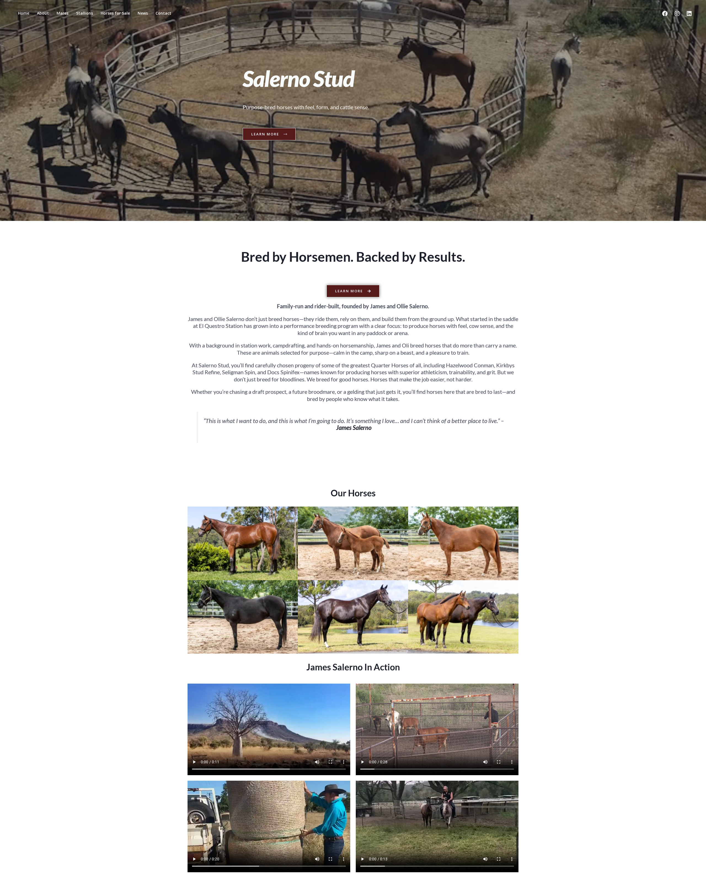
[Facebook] (665, 13)
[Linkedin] (689, 13)
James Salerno (353, 427)
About (43, 13)
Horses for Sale (115, 13)
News (143, 13)
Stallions (84, 13)
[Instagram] (677, 13)
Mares (62, 13)
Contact (163, 13)
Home (23, 13)
